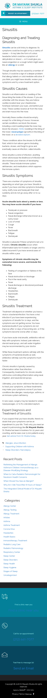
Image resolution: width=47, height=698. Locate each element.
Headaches (8, 533)
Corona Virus (9, 529)
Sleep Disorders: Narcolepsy (18, 450)
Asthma (6, 521)
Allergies (9, 443)
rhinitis (21, 129)
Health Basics (9, 537)
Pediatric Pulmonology (13, 548)
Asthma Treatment (11, 525)
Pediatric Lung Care (11, 544)
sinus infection (20, 443)
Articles (6, 517)
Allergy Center (9, 506)
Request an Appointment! (17, 13)
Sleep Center (9, 556)
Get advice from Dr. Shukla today (21, 436)
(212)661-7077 (38, 14)
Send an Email (23, 668)
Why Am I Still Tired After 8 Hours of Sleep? (22, 485)
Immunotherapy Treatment (15, 540)
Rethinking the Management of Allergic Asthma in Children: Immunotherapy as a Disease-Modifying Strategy (20, 467)
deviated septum (22, 134)
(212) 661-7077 (23, 639)
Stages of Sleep (10, 571)
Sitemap (28, 694)
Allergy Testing (9, 510)
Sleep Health (9, 563)
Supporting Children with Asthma (19, 446)
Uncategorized (10, 575)
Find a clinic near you (23, 610)
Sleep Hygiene (9, 567)
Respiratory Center (11, 552)
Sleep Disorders (10, 560)
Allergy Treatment (11, 514)
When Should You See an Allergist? (18, 481)
